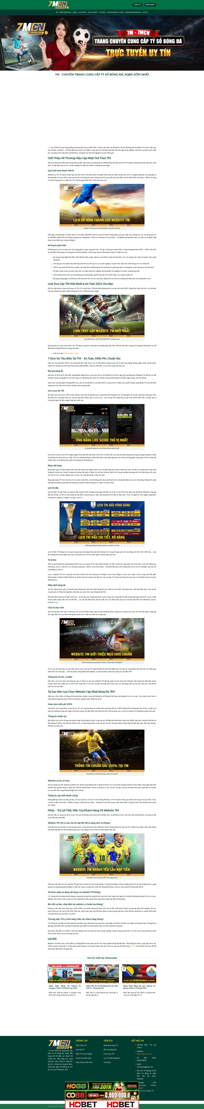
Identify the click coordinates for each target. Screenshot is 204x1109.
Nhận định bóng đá (133, 12)
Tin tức (145, 12)
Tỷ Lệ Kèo (102, 12)
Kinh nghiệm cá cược (115, 12)
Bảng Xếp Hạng (65, 12)
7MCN (132, 946)
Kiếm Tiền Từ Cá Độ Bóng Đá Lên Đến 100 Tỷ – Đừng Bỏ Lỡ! (102, 987)
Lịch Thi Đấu (92, 12)
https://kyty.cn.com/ (71, 353)
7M (57, 12)
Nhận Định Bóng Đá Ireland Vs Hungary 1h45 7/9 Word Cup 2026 (65, 987)
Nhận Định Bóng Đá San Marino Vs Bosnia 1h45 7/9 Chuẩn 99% (139, 987)
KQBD (75, 12)
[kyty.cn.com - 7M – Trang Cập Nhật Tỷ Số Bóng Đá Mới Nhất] (58, 4)
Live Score (82, 12)
